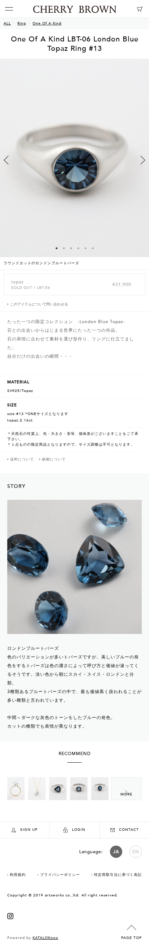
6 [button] (92, 248)
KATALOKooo (45, 938)
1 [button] (56, 248)
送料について (22, 459)
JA (116, 851)
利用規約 (18, 875)
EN (135, 851)
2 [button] (63, 248)
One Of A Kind (47, 23)
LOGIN (78, 830)
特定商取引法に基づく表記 (118, 875)
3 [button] (70, 248)
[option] (74, 164)
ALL (7, 23)
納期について (54, 459)
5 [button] (85, 248)
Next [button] (143, 160)
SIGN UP (29, 830)
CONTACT (129, 830)
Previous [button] (6, 160)
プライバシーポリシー (60, 875)
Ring (21, 23)
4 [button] (78, 248)
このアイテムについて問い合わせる (39, 304)
